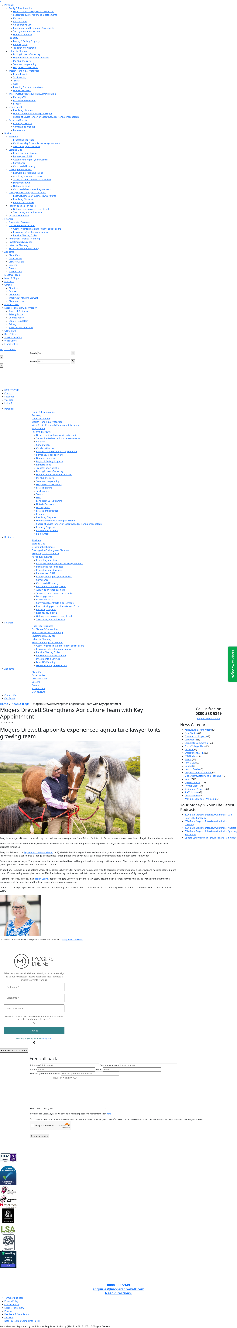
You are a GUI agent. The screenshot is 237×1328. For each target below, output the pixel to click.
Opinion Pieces (192, 782)
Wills (15, 83)
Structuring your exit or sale (27, 212)
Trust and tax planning (24, 64)
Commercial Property (24, 166)
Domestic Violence (22, 34)
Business (9, 133)
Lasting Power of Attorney (26, 54)
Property (13, 37)
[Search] (73, 353)
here (109, 1113)
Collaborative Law (22, 24)
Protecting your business (26, 153)
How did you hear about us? (45, 1073)
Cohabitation (20, 21)
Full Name (35, 1065)
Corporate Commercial (196, 742)
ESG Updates (191, 756)
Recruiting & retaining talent (28, 172)
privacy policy (46, 1038)
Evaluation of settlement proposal (30, 232)
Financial (8, 218)
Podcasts (9, 281)
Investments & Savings (20, 241)
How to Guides (192, 769)
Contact (8, 393)
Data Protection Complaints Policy (22, 1320)
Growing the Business (20, 169)
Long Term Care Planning (26, 67)
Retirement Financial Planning (24, 238)
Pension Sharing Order (25, 235)
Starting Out (15, 149)
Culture (12, 291)
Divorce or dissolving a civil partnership (33, 11)
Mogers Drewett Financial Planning (203, 775)
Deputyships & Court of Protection (31, 57)
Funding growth (21, 182)
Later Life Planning (18, 51)
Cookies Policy (16, 317)
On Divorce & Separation (22, 225)
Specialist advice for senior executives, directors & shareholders (46, 116)
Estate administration (24, 100)
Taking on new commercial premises (32, 179)
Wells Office (10, 340)
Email (33, 1069)
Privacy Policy (16, 314)
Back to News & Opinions (14, 1050)
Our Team (9, 698)
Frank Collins (41, 878)
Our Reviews (38, 691)
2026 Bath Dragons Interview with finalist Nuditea (210, 827)
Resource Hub (11, 304)
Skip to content (8, 349)
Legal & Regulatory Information (20, 307)
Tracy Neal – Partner (72, 939)
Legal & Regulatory (18, 320)
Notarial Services (22, 90)
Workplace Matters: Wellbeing (200, 798)
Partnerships (15, 271)
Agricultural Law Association (38, 852)
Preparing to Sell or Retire (22, 205)
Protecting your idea (23, 139)
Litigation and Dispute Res (198, 772)
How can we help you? (41, 1108)
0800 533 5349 (11, 390)
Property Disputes (22, 123)
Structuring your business (26, 146)
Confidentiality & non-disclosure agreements (36, 143)
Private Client (191, 785)
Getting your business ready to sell (31, 209)
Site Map (8, 1317)
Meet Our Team (12, 274)
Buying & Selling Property (26, 41)
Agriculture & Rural (19, 215)
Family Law (190, 762)
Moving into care (22, 60)
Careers (13, 264)
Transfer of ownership (24, 47)
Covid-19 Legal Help (195, 746)
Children (17, 18)
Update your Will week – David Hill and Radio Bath (210, 837)
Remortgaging (20, 44)
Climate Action (16, 261)
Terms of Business (18, 311)
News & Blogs (11, 278)
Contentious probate (24, 126)
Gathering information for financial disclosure (37, 228)
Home (4, 704)
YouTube (8, 399)
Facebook (9, 396)
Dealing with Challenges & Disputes (27, 192)
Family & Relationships (20, 8)
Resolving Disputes (19, 120)
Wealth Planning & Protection (24, 70)
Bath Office (10, 334)
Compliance (19, 162)
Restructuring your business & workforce (34, 195)
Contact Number (109, 1065)
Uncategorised (192, 795)
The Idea (13, 136)
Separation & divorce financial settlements (35, 14)
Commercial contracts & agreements (32, 189)
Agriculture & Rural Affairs (198, 729)
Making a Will (20, 97)
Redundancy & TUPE (23, 202)
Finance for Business (19, 222)
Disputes (189, 749)
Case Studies (15, 258)
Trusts (16, 80)
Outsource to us (21, 185)
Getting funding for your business (31, 159)
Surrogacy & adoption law (26, 31)
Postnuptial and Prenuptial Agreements (33, 27)
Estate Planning (21, 74)
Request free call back (208, 718)
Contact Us (10, 330)
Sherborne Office (13, 337)
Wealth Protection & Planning (24, 248)
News (187, 779)
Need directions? (118, 1293)
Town (99, 1069)
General (189, 765)
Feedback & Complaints (21, 327)
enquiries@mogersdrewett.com (118, 1289)
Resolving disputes (23, 110)
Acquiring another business (27, 176)
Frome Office (11, 343)
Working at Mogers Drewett (23, 297)
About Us (9, 251)
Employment (15, 106)
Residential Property (195, 789)
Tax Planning (19, 77)
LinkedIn (8, 403)
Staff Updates (192, 792)
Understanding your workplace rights (32, 113)
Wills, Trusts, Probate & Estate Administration (32, 93)
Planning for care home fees (28, 87)
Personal (9, 4)
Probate (17, 103)
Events (12, 268)
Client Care (14, 255)
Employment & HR (22, 156)
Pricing (12, 324)
